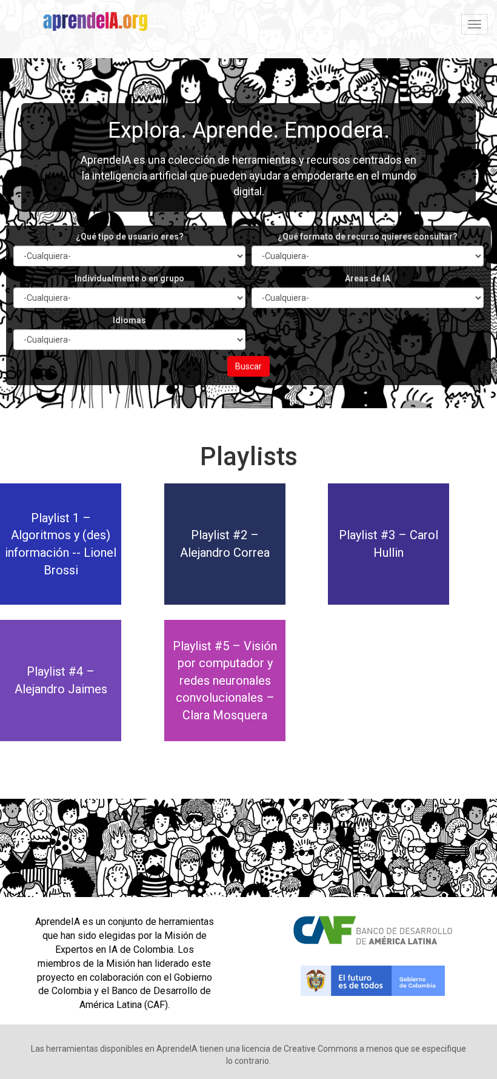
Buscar (248, 366)
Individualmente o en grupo (129, 278)
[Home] (100, 23)
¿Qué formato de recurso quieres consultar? (368, 236)
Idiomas (129, 320)
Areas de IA (367, 278)
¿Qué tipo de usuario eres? (130, 236)
